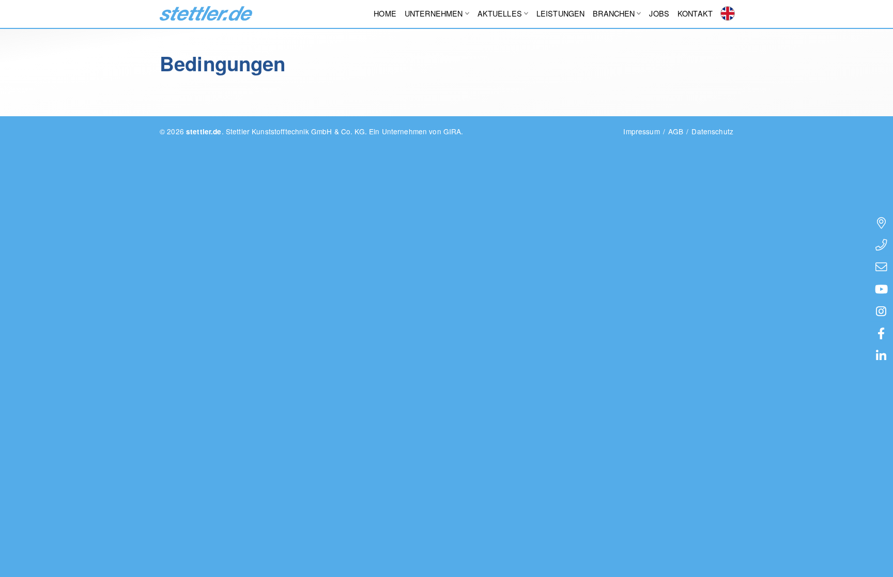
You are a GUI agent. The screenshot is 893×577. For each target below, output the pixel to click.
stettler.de (206, 13)
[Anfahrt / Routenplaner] (881, 222)
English (727, 13)
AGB (675, 131)
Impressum (641, 131)
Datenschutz (712, 131)
